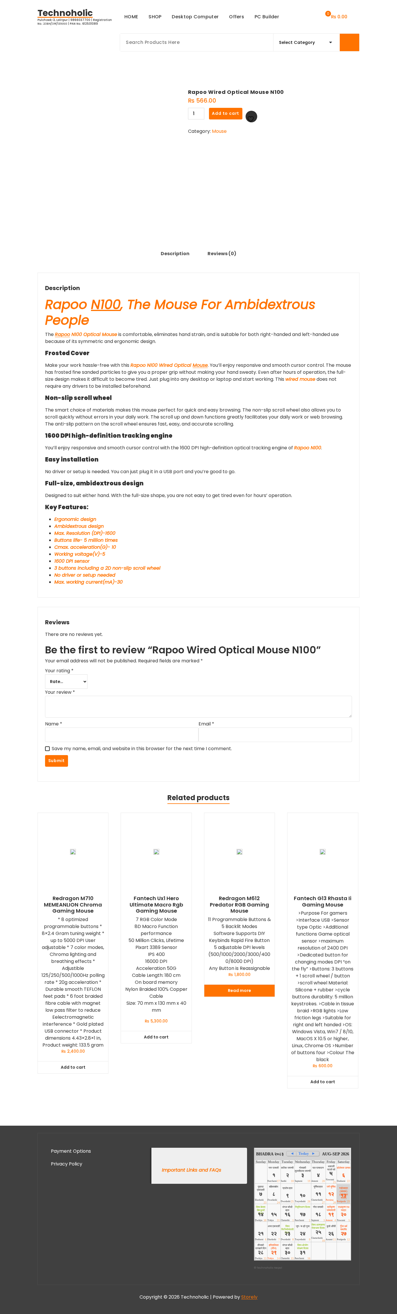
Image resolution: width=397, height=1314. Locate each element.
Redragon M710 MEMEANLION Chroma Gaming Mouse (73, 904)
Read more (239, 990)
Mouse (219, 131)
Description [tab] (175, 253)
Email (206, 724)
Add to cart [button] (73, 1067)
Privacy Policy (66, 1164)
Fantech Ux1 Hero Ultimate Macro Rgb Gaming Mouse (156, 904)
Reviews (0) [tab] (222, 253)
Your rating (59, 670)
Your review (60, 692)
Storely (249, 1297)
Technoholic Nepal (269, 1268)
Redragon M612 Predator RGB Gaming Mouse (239, 904)
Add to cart (225, 113)
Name (53, 724)
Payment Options (71, 1151)
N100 (106, 304)
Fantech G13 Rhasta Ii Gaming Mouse (322, 901)
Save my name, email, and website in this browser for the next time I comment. (142, 748)
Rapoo (62, 334)
